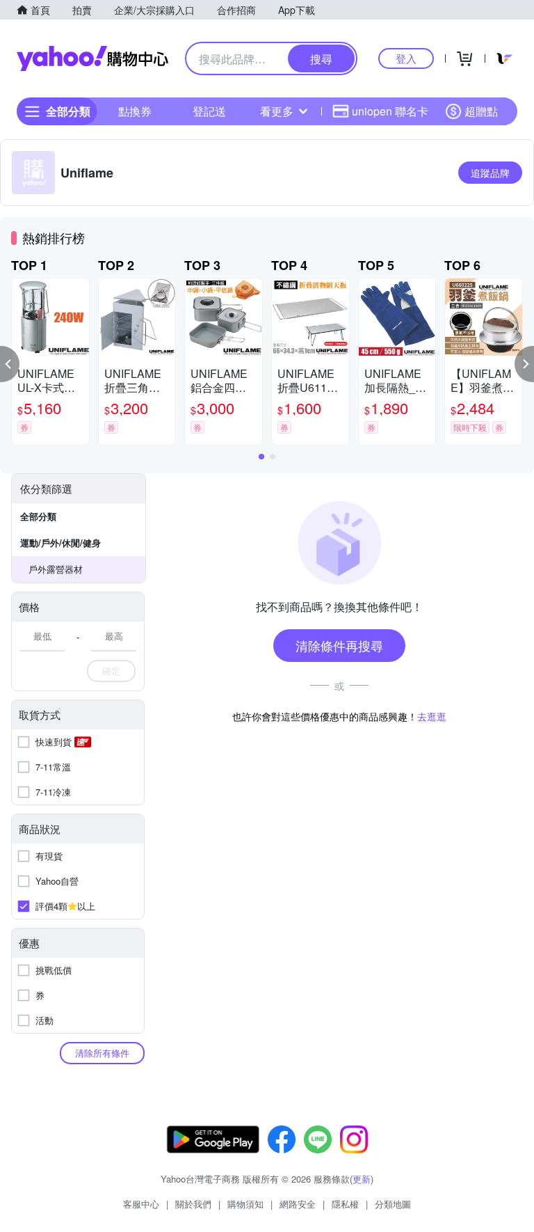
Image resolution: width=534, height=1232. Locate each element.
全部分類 (38, 516)
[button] (9, 364)
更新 (362, 1178)
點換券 (135, 111)
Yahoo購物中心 (92, 58)
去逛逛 (431, 716)
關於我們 (193, 1203)
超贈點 (481, 111)
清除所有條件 (102, 1052)
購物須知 (245, 1203)
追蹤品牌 (490, 173)
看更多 (276, 111)
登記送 (209, 111)
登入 (406, 58)
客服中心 (141, 1203)
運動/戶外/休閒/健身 (60, 542)
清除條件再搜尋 (339, 645)
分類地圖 (393, 1203)
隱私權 (345, 1203)
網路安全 (298, 1203)
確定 (111, 670)
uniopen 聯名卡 (390, 111)
